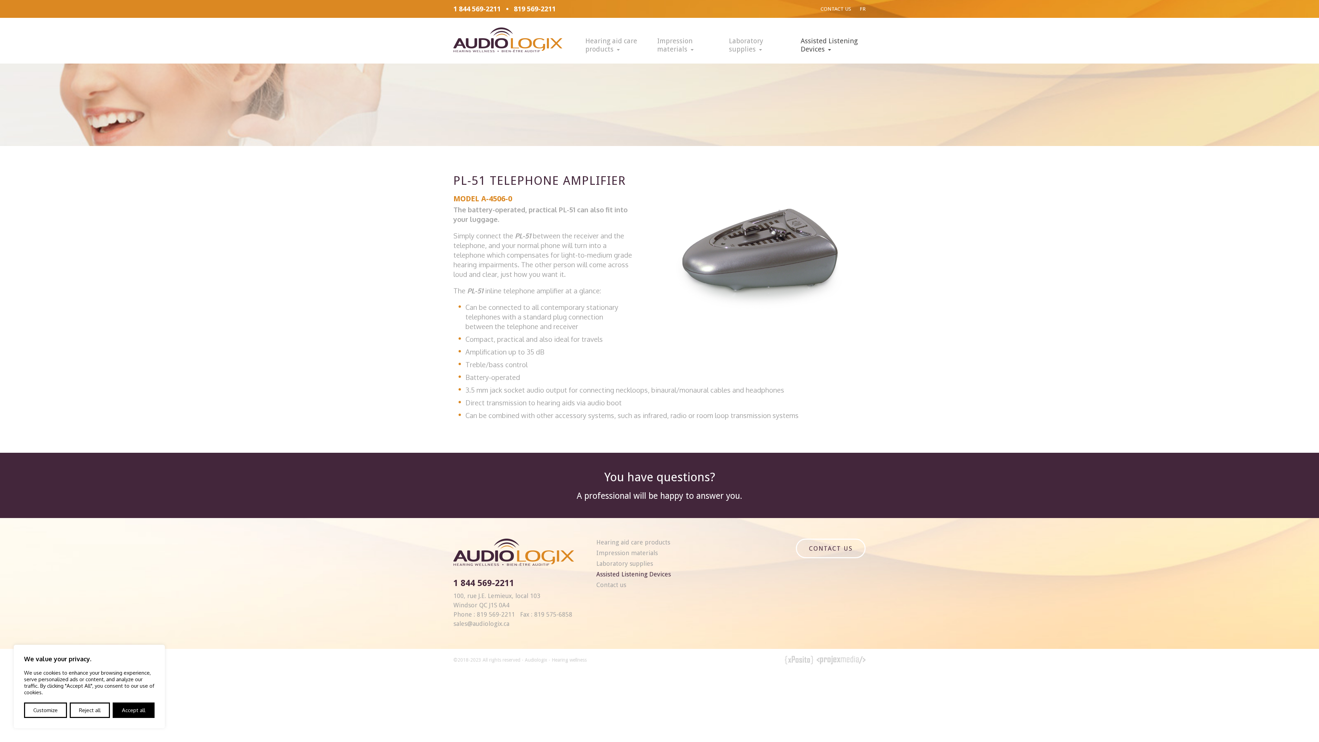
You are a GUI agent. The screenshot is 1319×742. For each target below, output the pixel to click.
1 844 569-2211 (477, 9)
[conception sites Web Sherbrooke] (841, 661)
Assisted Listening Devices (829, 45)
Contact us (836, 9)
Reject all (90, 710)
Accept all (133, 710)
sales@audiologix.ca (481, 623)
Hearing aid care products (611, 45)
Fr (863, 9)
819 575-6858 (553, 614)
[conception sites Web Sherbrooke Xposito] (799, 661)
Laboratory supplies (746, 45)
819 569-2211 (535, 9)
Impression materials (674, 45)
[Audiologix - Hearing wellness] (507, 49)
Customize (45, 710)
